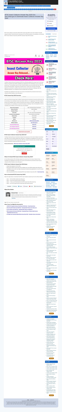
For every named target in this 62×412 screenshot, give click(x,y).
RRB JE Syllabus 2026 (51, 385)
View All (51, 229)
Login (54, 30)
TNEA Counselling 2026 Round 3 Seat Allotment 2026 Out (52, 46)
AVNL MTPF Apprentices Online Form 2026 (52, 39)
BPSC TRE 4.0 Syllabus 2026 (52, 366)
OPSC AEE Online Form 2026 (52, 222)
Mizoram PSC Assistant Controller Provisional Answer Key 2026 (51, 339)
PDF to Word (48, 185)
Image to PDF (55, 183)
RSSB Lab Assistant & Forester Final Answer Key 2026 (51, 345)
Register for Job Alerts (24, 131)
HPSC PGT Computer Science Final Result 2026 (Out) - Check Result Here (21, 206)
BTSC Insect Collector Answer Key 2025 (22, 143)
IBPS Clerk (47, 56)
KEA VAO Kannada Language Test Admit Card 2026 (51, 265)
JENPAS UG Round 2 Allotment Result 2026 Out (52, 49)
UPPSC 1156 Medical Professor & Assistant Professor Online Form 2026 (52, 220)
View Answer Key (40, 171)
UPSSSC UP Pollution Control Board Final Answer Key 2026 (52, 320)
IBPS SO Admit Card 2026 (51, 242)
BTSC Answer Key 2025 (34, 120)
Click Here (34, 124)
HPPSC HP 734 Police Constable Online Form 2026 (52, 42)
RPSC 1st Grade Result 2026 (52, 300)
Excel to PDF (53, 182)
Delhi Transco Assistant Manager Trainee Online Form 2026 (51, 195)
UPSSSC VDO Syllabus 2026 (52, 372)
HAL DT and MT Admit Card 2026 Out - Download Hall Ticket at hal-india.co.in (22, 207)
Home (5, 5)
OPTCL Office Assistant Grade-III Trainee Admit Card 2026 (52, 248)
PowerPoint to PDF (48, 183)
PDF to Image (55, 186)
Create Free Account (51, 28)
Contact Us (32, 399)
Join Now (24, 153)
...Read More (13, 198)
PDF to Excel (53, 185)
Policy (28, 399)
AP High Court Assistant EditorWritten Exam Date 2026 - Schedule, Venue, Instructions (23, 214)
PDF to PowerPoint (48, 186)
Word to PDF (48, 182)
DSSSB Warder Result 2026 (52, 308)
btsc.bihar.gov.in (34, 122)
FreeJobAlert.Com (15, 1)
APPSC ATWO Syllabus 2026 (52, 367)
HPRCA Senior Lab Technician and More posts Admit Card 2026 (51, 244)
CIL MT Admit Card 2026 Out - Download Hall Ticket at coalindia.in (19, 209)
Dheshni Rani (7, 56)
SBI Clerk (55, 56)
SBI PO (51, 56)
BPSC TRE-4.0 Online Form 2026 (52, 36)
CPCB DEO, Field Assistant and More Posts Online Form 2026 (52, 94)
